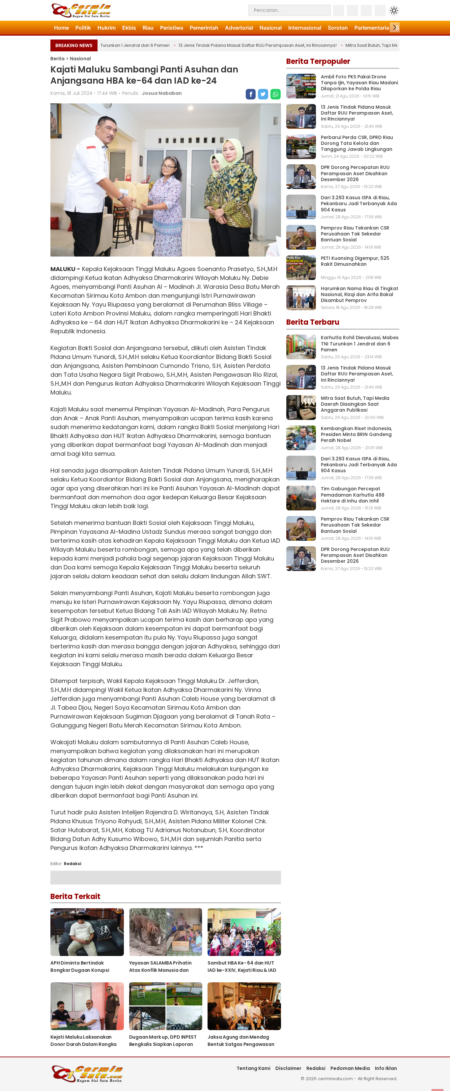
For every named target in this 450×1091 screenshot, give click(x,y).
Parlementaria (371, 27)
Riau (148, 27)
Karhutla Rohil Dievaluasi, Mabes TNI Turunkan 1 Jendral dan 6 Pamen (360, 343)
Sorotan (338, 27)
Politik (83, 27)
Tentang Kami (253, 1068)
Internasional (304, 27)
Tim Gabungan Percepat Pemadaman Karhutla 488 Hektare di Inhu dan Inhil (352, 494)
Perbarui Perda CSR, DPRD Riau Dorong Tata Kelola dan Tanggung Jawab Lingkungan (357, 143)
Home (61, 27)
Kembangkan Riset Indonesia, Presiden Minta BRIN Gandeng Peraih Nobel (356, 434)
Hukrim (107, 27)
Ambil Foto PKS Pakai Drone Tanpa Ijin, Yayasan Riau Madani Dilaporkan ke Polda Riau (359, 82)
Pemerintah (204, 27)
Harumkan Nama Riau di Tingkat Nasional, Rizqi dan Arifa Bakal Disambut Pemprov (359, 294)
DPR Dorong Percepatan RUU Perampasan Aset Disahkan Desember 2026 (355, 173)
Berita (57, 58)
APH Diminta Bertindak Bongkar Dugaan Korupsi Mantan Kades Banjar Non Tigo (86, 970)
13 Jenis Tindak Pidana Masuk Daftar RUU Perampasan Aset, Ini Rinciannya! (245, 45)
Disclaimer (288, 1068)
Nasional (271, 27)
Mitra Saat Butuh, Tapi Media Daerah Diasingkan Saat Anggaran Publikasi (355, 404)
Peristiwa (171, 27)
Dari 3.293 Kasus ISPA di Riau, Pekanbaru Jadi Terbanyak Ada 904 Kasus (359, 203)
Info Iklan (386, 1068)
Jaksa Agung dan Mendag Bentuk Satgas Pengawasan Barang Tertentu (241, 1044)
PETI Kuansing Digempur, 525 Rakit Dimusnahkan (355, 261)
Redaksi (315, 1068)
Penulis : (152, 93)
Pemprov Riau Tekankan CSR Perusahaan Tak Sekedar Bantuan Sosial (355, 234)
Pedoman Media (350, 1068)
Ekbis (129, 27)
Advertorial (239, 27)
